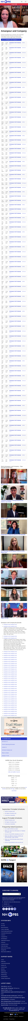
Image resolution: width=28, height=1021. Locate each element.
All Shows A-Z (5, 741)
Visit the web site (11, 39)
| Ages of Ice (6, 986)
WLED (17, 1008)
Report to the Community (5, 948)
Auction (2, 959)
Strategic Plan (3, 949)
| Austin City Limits (14, 1003)
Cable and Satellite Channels (14, 772)
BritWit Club (3, 961)
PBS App (12, 788)
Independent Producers (5, 940)
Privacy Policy (11, 1019)
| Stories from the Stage (9, 1005)
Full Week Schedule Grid (7, 750)
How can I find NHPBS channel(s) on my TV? (14, 834)
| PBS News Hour (10, 988)
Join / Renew (6, 1019)
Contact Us (4, 747)
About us (10, 1016)
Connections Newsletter (10, 815)
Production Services (4, 944)
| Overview (13, 1001)
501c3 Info (3, 925)
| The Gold (6, 990)
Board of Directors (4, 927)
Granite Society (4, 967)
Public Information (4, 946)
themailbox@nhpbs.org (8, 906)
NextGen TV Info (5, 755)
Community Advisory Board (6, 933)
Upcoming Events (4, 976)
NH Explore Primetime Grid (10, 813)
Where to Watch (5, 752)
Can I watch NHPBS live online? (11, 828)
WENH (13, 1008)
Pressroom (3, 942)
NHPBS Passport (4, 972)
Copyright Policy (4, 936)
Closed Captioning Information (8, 744)
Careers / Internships (5, 929)
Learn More (14, 790)
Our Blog (2, 923)
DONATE (14, 4)
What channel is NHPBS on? (6, 951)
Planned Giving (4, 974)
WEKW (20, 1008)
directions (18, 902)
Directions (21, 1016)
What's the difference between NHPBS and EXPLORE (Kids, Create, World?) (14, 836)
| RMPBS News (12, 995)
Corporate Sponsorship (5, 963)
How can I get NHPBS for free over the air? (14, 842)
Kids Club (3, 969)
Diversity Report (4, 938)
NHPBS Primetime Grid (10, 811)
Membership (3, 970)
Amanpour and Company (10, 624)
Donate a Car (3, 965)
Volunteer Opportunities (5, 978)
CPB (17, 1014)
